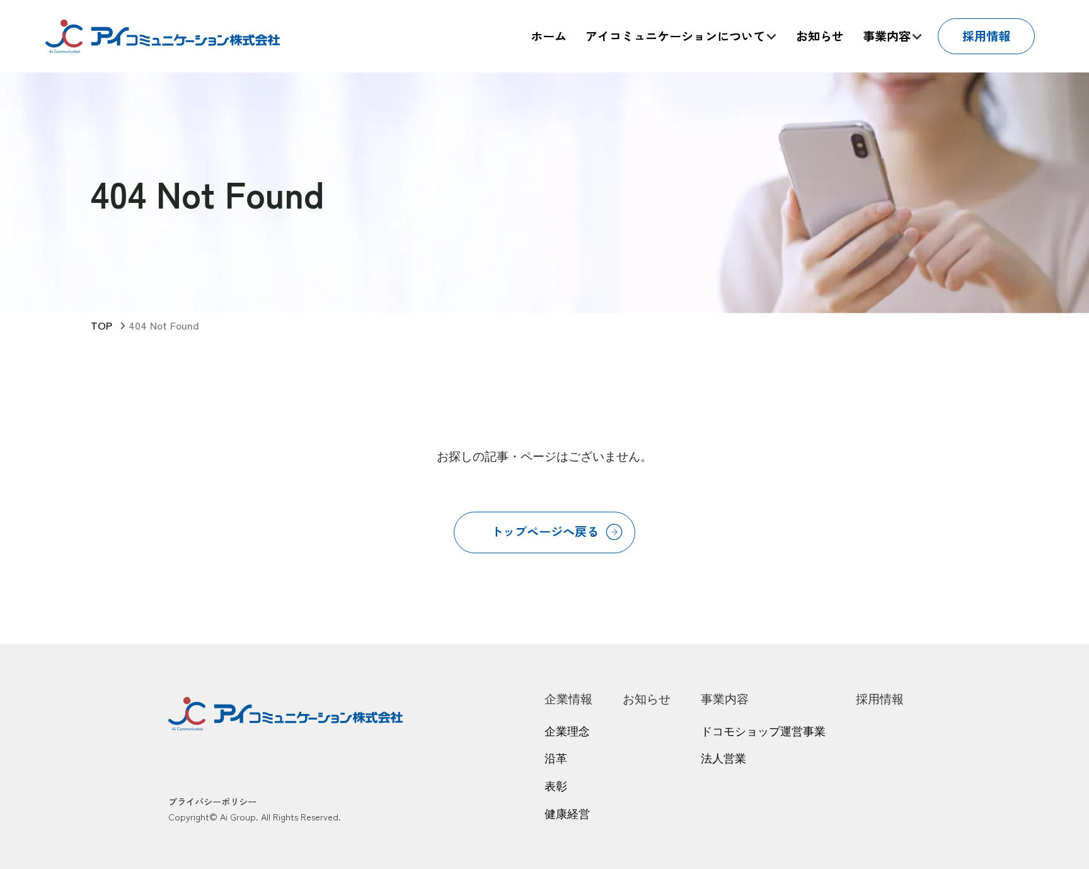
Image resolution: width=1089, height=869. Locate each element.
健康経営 (567, 814)
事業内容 (725, 699)
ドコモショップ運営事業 (763, 731)
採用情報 (880, 699)
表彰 (555, 786)
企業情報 (568, 699)
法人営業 (723, 758)
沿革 (555, 758)
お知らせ (647, 699)
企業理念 (567, 731)
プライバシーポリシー (212, 801)
